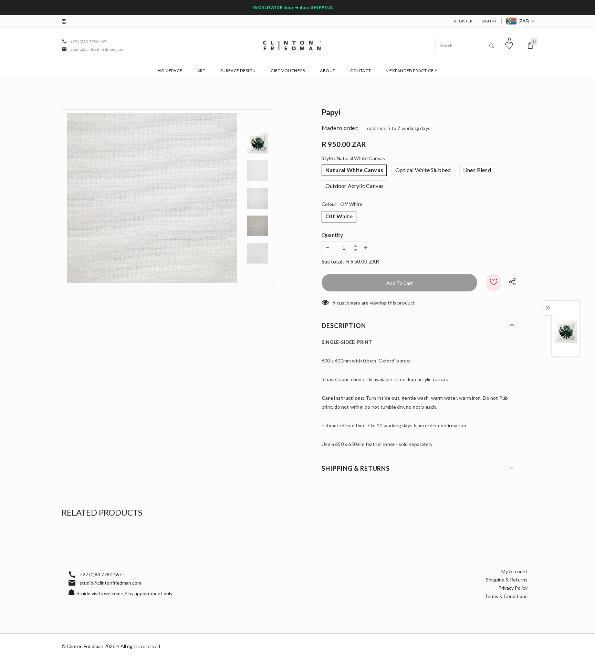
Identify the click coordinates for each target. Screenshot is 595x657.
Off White (339, 216)
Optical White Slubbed (423, 170)
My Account (514, 571)
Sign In (489, 20)
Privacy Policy (513, 588)
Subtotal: (333, 261)
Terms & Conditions (506, 596)
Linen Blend (477, 170)
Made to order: (340, 128)
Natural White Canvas (354, 170)
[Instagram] (66, 21)
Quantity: (333, 234)
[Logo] (292, 45)
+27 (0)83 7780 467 (88, 41)
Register (463, 20)
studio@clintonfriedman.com (97, 49)
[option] (152, 198)
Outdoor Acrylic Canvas (354, 185)
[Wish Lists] (493, 282)
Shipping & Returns (507, 580)
